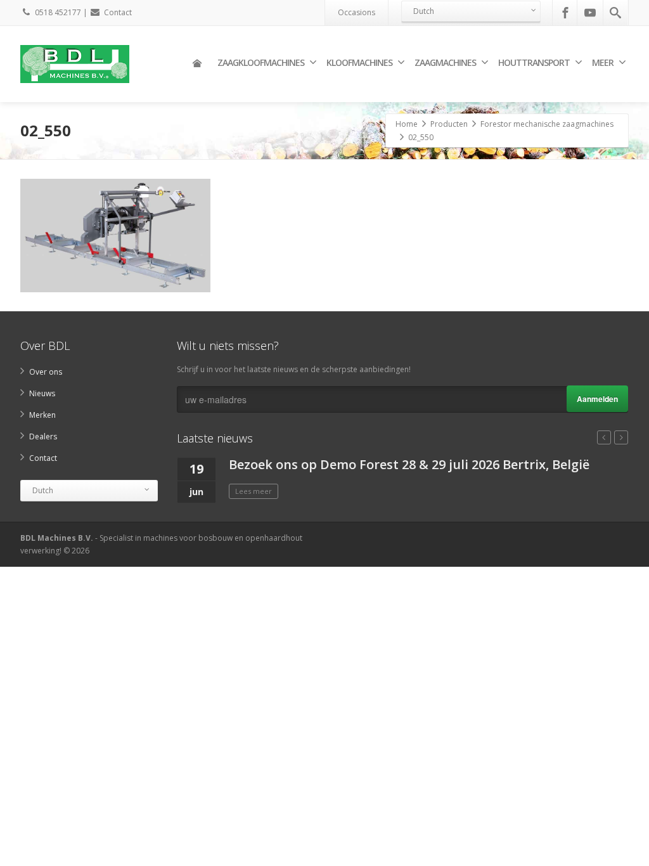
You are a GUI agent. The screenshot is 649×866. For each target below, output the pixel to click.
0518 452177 (58, 12)
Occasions (356, 12)
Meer (603, 62)
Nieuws (42, 393)
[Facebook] (565, 12)
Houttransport (534, 62)
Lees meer (253, 491)
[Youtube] (590, 12)
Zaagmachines (445, 62)
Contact (118, 12)
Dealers (43, 436)
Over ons (45, 371)
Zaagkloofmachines (260, 62)
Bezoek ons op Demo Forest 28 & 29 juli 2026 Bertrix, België (409, 464)
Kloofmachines (359, 62)
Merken (42, 415)
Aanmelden (597, 398)
